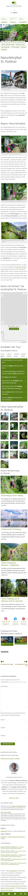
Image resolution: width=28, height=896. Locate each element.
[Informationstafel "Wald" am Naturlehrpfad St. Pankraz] (14, 144)
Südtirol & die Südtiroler (8, 888)
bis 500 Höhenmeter (18, 42)
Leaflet (26, 324)
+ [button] (2, 294)
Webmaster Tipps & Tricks (18, 886)
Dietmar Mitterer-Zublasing (9, 847)
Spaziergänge (5, 47)
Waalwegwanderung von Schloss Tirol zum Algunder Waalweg (13, 855)
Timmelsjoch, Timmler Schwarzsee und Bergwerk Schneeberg (13, 847)
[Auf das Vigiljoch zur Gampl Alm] (25, 894)
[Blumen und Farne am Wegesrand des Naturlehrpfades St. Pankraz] (14, 191)
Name (3, 720)
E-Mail (3, 727)
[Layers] (2, 322)
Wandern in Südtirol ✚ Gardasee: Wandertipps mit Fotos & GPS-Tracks (14, 6)
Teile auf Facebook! (15, 623)
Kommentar (4, 686)
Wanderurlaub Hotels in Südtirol (10, 758)
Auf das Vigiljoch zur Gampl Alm (21, 665)
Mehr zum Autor (14, 798)
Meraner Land (20, 44)
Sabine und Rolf (5, 859)
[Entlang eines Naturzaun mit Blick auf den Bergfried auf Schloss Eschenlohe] (14, 230)
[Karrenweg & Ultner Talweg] (21, 894)
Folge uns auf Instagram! (6, 623)
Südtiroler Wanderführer (18, 806)
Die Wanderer (13, 871)
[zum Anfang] (3, 894)
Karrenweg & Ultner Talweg (7, 664)
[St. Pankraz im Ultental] (14, 79)
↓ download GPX (14, 328)
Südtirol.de (4, 831)
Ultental (23, 47)
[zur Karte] (9, 894)
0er (2, 42)
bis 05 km (8, 42)
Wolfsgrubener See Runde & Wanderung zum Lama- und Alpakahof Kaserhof (13, 863)
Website (3, 735)
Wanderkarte (23, 22)
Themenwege (15, 47)
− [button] (2, 296)
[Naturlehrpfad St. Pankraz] (4, 426)
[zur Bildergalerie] (15, 894)
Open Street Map (6, 812)
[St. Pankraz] (4, 416)
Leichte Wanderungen (7, 44)
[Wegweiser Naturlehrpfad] (14, 416)
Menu (15, 13)
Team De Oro (4, 863)
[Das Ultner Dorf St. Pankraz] (14, 445)
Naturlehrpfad (5, 651)
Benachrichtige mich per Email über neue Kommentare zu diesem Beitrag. (13, 714)
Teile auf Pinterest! (23, 623)
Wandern (4, 49)
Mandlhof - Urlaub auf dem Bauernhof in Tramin (13, 837)
